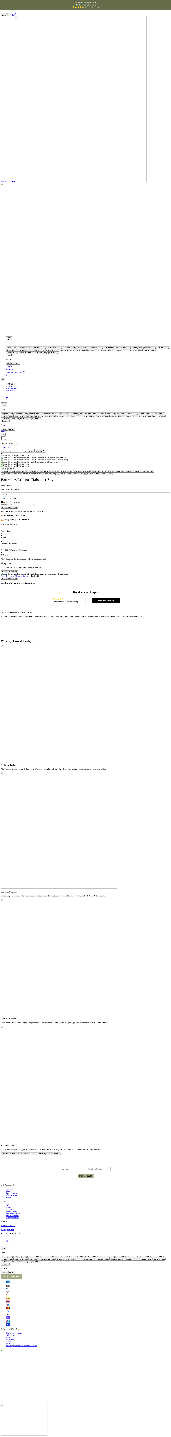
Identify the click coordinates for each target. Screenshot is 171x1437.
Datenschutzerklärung (14, 1333)
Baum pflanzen (11, 1193)
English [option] (16, 363)
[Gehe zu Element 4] (29, 474)
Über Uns (9, 1189)
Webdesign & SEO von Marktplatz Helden (21, 1346)
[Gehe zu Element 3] (122, 471)
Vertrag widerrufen (12, 1218)
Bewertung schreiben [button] (106, 600)
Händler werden (11, 1211)
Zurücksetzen (28, 451)
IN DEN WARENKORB (9, 507)
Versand (9, 1207)
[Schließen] (3, 379)
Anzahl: (4, 505)
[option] (12, 348)
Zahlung (9, 1209)
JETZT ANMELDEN (85, 1176)
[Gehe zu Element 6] (98, 474)
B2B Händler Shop (13, 1214)
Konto (3, 432)
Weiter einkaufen (7, 448)
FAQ (7, 1205)
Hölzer (8, 1191)
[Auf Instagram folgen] (7, 399)
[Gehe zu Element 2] (60, 471)
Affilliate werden (12, 1195)
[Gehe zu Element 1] (15, 471)
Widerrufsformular (12, 1216)
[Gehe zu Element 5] (71, 474)
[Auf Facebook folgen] (7, 396)
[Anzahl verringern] (8, 505)
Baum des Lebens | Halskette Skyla (14, 576)
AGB (8, 1337)
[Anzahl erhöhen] (34, 505)
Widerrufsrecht (11, 1335)
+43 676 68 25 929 (8, 1226)
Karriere (9, 1197)
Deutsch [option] (9, 363)
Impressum (10, 1339)
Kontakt (9, 1341)
